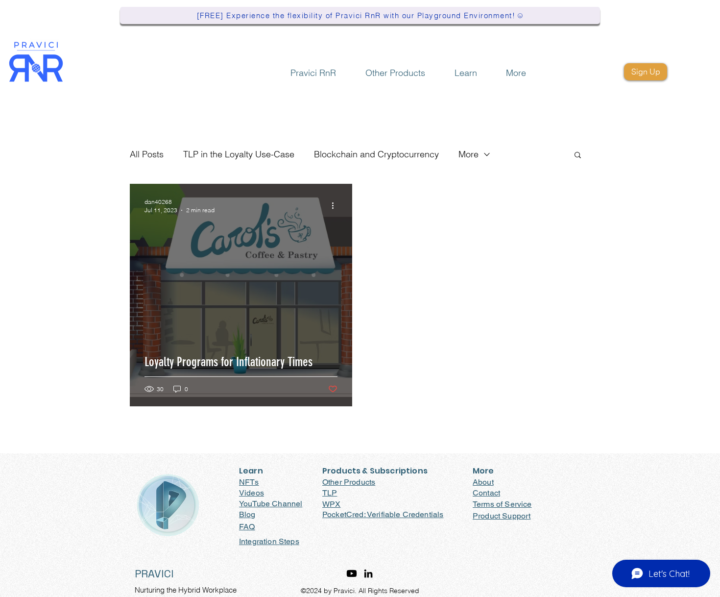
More (468, 154)
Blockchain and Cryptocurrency (376, 154)
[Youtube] (352, 573)
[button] (395, 68)
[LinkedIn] (368, 573)
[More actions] (336, 205)
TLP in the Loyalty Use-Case (238, 154)
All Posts (147, 154)
